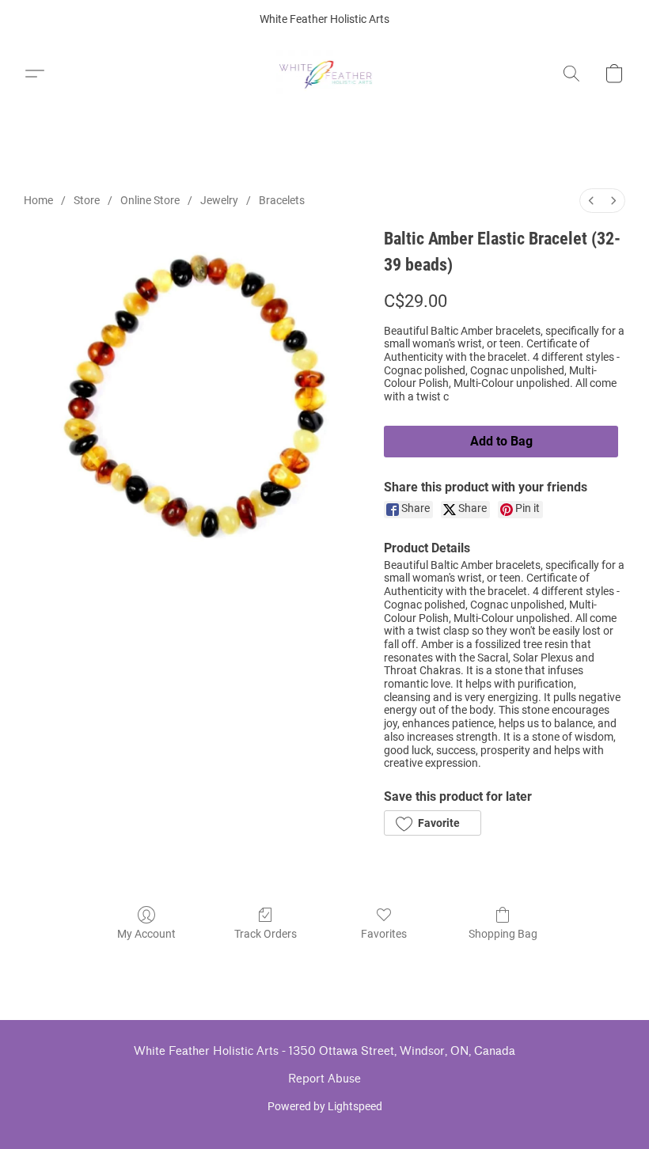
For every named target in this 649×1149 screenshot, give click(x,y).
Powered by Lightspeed (325, 1106)
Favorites (384, 933)
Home (38, 200)
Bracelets (282, 200)
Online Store (150, 200)
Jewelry (219, 200)
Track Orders (265, 933)
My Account (146, 933)
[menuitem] (591, 200)
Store (87, 200)
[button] (325, 73)
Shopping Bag (503, 933)
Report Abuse (324, 1079)
